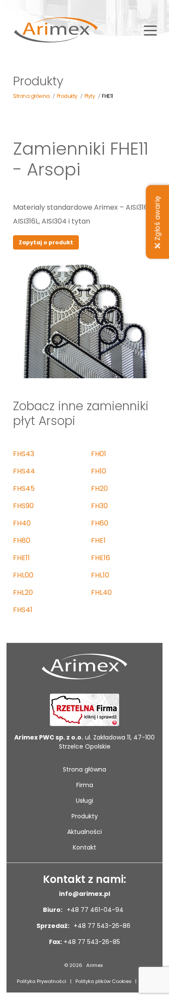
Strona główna (84, 769)
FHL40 (101, 592)
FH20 (99, 488)
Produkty (85, 816)
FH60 (99, 523)
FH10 (98, 471)
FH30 (99, 506)
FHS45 (24, 488)
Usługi (84, 800)
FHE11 (21, 558)
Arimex (94, 965)
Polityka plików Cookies (103, 981)
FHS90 (23, 506)
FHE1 (98, 540)
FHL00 (23, 575)
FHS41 (22, 610)
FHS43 (23, 454)
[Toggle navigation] (150, 29)
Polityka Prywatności (41, 981)
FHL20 (23, 592)
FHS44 (24, 471)
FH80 (21, 540)
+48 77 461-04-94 (94, 909)
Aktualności (84, 831)
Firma (84, 785)
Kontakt (84, 847)
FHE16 (100, 558)
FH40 (22, 523)
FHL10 (100, 575)
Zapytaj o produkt (46, 242)
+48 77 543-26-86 (101, 925)
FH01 (98, 454)
